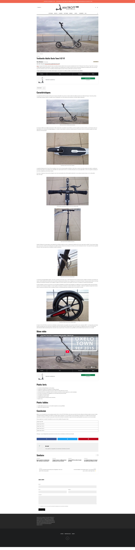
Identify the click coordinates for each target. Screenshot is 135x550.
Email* (39, 489)
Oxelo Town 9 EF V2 (40, 423)
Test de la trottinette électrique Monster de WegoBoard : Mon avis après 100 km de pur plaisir (50, 469)
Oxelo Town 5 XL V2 (40, 428)
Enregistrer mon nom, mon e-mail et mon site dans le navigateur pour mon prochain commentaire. (54, 506)
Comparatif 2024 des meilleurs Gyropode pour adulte (74, 460)
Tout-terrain (66, 13)
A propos (61, 533)
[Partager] (47, 439)
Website (69, 489)
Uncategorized (38, 56)
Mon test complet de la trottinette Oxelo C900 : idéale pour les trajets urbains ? (43, 460)
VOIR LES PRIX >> (88, 78)
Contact (73, 533)
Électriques (51, 13)
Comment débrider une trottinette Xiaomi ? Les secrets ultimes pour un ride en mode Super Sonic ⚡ (85, 469)
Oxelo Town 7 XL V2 (40, 426)
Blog (85, 13)
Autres (76, 13)
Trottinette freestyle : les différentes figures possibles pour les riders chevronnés (59, 460)
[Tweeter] (67, 439)
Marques (70, 13)
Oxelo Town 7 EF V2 (40, 430)
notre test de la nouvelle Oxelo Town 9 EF (52, 63)
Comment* (40, 494)
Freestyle (55, 13)
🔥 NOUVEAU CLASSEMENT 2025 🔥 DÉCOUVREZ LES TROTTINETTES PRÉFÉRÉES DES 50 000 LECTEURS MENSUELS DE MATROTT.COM (67, 1)
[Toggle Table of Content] (43, 88)
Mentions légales (68, 533)
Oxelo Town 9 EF (40, 421)
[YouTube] (39, 7)
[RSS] (40, 7)
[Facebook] (37, 7)
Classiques (60, 13)
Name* (39, 484)
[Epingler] (88, 439)
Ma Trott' (47, 446)
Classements (81, 13)
